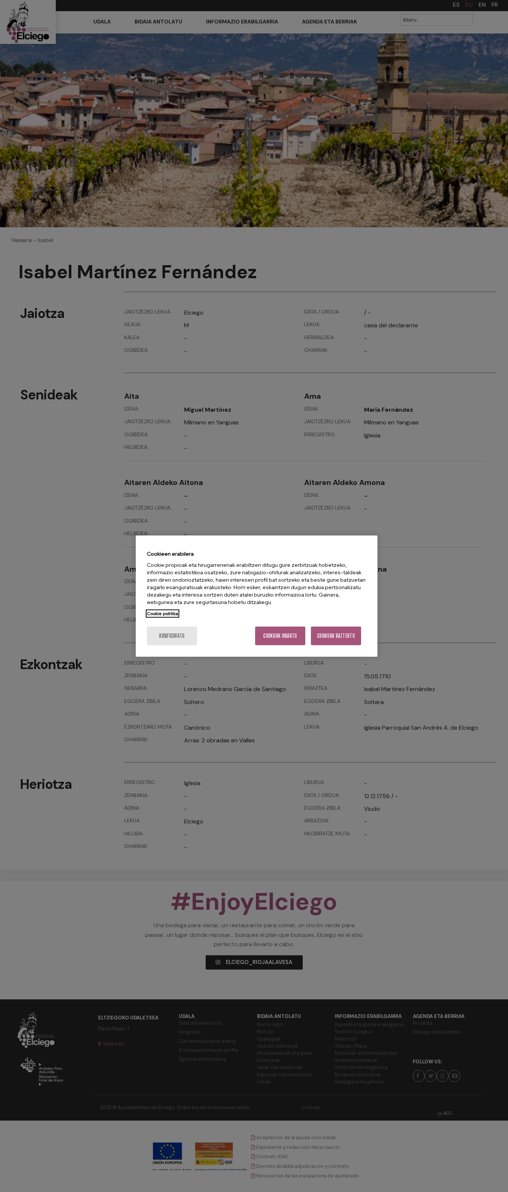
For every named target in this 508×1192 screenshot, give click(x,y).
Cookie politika (162, 614)
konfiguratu (171, 636)
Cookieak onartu (280, 636)
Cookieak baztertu (336, 636)
